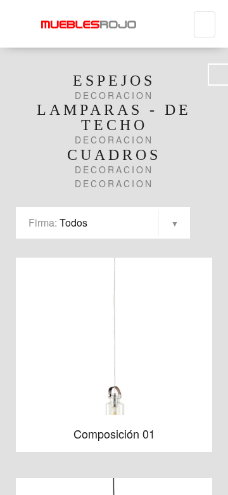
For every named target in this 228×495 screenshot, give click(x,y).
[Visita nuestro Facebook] (218, 74)
